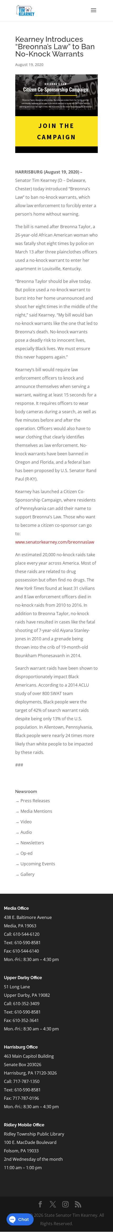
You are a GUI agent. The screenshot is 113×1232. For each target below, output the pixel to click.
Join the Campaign (56, 131)
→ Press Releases (32, 801)
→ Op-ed (24, 853)
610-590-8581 (27, 942)
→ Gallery (24, 874)
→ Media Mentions (33, 811)
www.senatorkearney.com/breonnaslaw (54, 542)
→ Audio (23, 832)
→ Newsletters (29, 843)
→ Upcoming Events (35, 864)
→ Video (23, 822)
